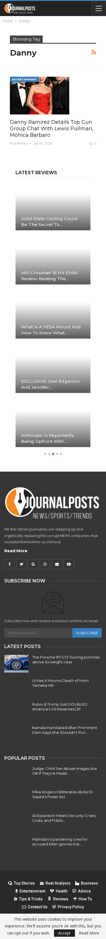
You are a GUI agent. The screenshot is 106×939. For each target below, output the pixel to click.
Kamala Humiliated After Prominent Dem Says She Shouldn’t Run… (64, 730)
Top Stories (24, 883)
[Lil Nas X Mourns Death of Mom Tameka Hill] (16, 687)
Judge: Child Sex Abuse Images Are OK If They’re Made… (64, 770)
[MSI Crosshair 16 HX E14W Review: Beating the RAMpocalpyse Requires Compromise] (53, 260)
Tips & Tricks (31, 899)
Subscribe (87, 633)
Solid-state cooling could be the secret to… (49, 221)
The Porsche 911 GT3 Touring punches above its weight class (65, 659)
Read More (15, 550)
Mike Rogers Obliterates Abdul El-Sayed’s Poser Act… (63, 794)
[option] (53, 317)
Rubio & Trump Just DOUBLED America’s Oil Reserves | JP (59, 706)
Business (89, 883)
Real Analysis (58, 883)
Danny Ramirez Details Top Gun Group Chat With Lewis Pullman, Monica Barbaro (51, 128)
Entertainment (24, 79)
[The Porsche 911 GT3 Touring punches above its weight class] (16, 664)
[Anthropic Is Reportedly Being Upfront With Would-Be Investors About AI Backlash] (53, 423)
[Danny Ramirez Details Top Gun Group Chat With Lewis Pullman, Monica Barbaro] (39, 95)
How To (85, 899)
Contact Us (37, 907)
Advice (84, 891)
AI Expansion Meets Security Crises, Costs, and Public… (64, 818)
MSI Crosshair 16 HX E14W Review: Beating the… (49, 275)
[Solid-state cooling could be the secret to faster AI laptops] (53, 206)
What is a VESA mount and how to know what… (51, 329)
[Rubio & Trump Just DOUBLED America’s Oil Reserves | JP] (16, 711)
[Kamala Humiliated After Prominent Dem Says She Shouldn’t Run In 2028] (16, 734)
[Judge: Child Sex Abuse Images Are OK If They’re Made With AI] (16, 775)
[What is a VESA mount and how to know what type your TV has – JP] (53, 314)
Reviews (60, 899)
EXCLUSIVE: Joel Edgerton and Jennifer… (50, 384)
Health (62, 891)
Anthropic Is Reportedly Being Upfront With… (47, 438)
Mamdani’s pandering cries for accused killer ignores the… (60, 841)
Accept (64, 933)
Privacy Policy (71, 907)
